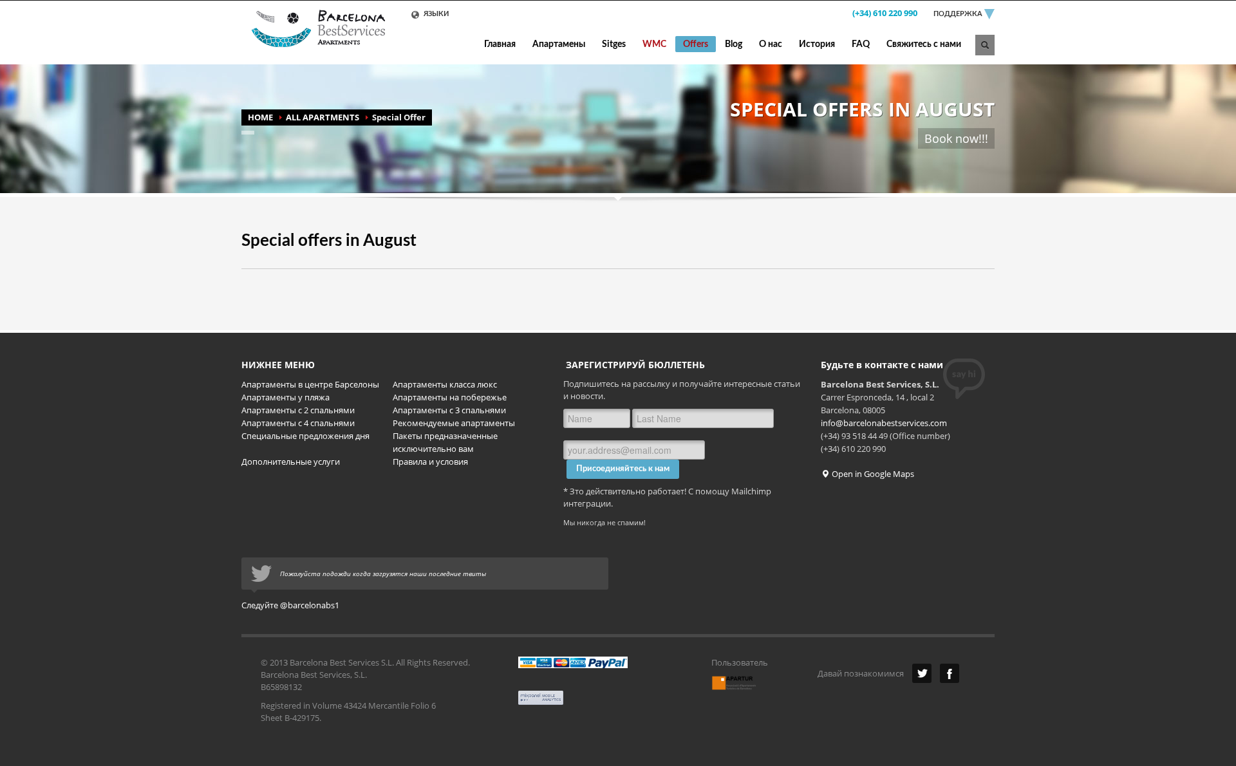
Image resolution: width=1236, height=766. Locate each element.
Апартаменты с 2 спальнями (298, 410)
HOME (260, 117)
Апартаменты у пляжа (285, 397)
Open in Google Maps (872, 474)
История (817, 44)
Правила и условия (430, 461)
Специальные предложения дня (305, 436)
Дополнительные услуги (290, 461)
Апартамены (558, 44)
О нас (770, 44)
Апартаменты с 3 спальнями (449, 410)
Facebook (949, 673)
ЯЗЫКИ (435, 13)
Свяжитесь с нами (923, 44)
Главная (500, 44)
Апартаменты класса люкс (445, 384)
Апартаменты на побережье (450, 397)
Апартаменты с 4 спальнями (298, 423)
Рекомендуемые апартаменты (454, 423)
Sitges (614, 44)
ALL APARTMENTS (322, 117)
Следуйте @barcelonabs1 (290, 605)
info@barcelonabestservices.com (884, 423)
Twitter (922, 673)
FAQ (861, 44)
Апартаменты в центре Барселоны (310, 384)
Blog (733, 44)
